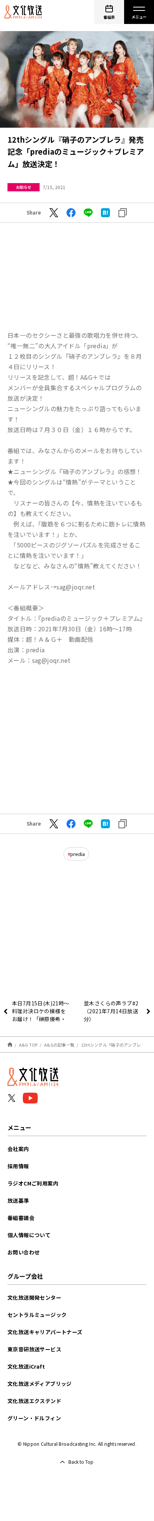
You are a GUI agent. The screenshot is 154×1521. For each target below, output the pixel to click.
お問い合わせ (23, 1252)
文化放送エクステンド (34, 1401)
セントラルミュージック (37, 1314)
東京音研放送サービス (34, 1349)
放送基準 (18, 1200)
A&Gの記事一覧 (59, 1045)
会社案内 (18, 1149)
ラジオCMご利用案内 (32, 1183)
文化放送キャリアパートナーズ (45, 1332)
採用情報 (18, 1166)
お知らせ (23, 187)
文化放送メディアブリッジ (39, 1383)
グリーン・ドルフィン (34, 1418)
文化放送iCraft (26, 1366)
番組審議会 (20, 1217)
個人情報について (28, 1235)
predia (77, 853)
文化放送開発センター (34, 1297)
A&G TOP (28, 1045)
